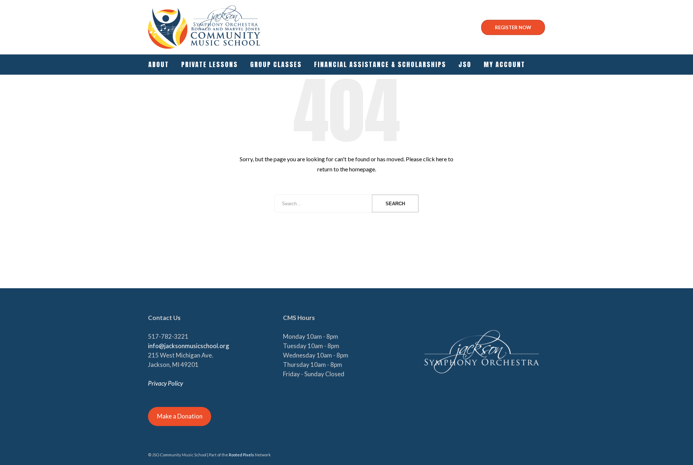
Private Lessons (209, 64)
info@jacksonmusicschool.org (188, 346)
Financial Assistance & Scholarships (380, 64)
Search (395, 203)
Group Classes (276, 64)
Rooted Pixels (241, 454)
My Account (504, 64)
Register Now (513, 27)
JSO (464, 64)
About (158, 64)
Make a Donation (179, 416)
